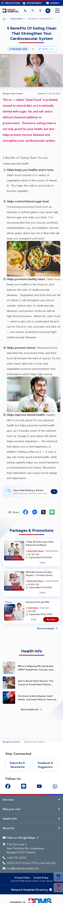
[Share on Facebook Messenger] (34, 512)
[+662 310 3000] (25, 10)
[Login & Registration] (40, 10)
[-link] (7, 786)
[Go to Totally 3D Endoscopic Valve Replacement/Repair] (14, 552)
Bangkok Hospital (11, 741)
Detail (42, 562)
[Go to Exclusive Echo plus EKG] (14, 611)
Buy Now (51, 619)
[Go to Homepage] (11, 11)
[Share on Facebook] (25, 512)
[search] (33, 10)
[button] (25, 10)
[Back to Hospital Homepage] (4, 19)
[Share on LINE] (52, 512)
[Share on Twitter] (43, 512)
